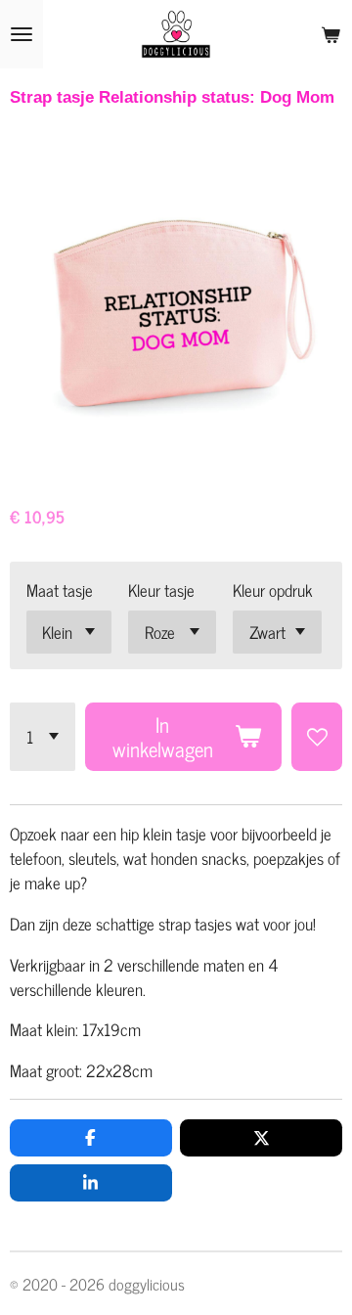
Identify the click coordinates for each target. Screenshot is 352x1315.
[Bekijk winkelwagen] (330, 34)
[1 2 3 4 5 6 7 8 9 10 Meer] (42, 737)
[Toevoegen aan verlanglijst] (316, 737)
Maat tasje (59, 589)
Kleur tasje (161, 589)
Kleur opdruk (273, 589)
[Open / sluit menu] (21, 34)
